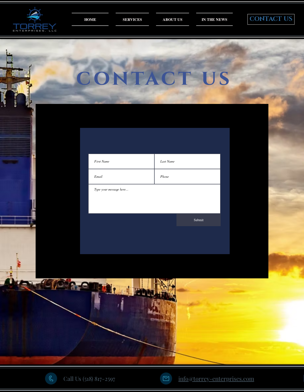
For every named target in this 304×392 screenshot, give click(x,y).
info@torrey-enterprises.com (216, 378)
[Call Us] (51, 378)
